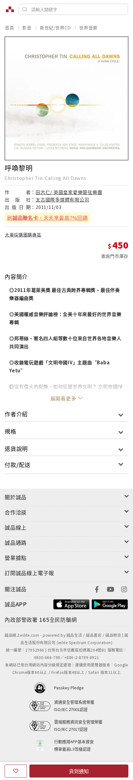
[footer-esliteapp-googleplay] (109, 603)
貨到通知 (79, 771)
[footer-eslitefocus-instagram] (124, 588)
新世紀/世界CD (55, 27)
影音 (27, 27)
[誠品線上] (10, 9)
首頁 (9, 27)
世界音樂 (88, 27)
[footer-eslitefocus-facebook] (96, 588)
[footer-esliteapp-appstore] (71, 603)
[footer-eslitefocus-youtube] (110, 588)
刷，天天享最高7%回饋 (47, 217)
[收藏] (16, 771)
